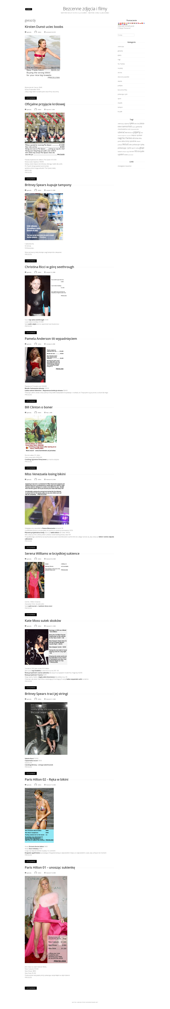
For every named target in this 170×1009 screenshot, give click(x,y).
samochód (127, 126)
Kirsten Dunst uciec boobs (44, 27)
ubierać (121, 132)
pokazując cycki (122, 94)
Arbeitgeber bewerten (124, 166)
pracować (130, 155)
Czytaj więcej (31, 98)
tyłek (132, 123)
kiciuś (126, 144)
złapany (134, 127)
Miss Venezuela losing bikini (45, 474)
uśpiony (126, 124)
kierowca (128, 132)
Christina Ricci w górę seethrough (49, 267)
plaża (142, 123)
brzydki (120, 112)
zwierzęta (121, 47)
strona (120, 73)
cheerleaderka (122, 129)
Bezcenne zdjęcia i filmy (85, 9)
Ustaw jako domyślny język (126, 26)
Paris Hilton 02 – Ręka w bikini (46, 779)
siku (140, 138)
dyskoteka (133, 129)
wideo (126, 155)
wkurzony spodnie (123, 77)
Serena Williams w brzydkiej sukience (52, 553)
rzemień (131, 151)
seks (130, 144)
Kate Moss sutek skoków (43, 620)
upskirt (121, 154)
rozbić (129, 129)
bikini (120, 126)
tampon (120, 107)
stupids (120, 103)
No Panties (121, 64)
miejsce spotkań (136, 135)
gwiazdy (29, 32)
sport (119, 99)
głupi (141, 147)
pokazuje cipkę (138, 144)
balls (135, 123)
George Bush (123, 135)
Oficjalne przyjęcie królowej (45, 104)
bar (138, 124)
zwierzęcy (121, 124)
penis (119, 141)
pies (138, 129)
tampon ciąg (125, 151)
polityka (120, 86)
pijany (119, 55)
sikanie (120, 81)
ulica (137, 148)
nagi (119, 60)
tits (136, 151)
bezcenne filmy (122, 90)
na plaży (120, 68)
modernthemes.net (92, 1002)
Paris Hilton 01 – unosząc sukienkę (50, 867)
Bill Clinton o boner (39, 407)
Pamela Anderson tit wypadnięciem (51, 338)
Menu (29, 9)
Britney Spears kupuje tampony (48, 185)
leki (132, 132)
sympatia (129, 135)
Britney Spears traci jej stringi (46, 694)
